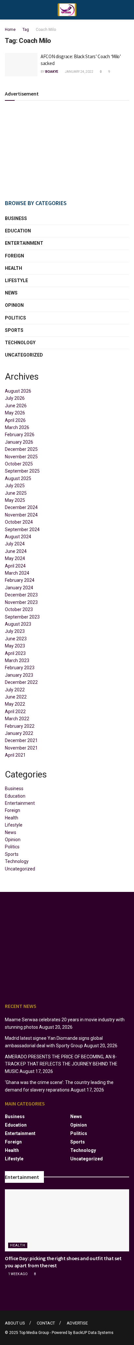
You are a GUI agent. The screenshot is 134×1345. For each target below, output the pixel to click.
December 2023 (21, 594)
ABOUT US (15, 1323)
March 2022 (17, 718)
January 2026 (19, 442)
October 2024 (19, 522)
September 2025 (22, 471)
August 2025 (18, 478)
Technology (20, 342)
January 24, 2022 (78, 71)
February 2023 (19, 667)
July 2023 (15, 631)
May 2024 (15, 558)
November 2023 (21, 602)
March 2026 (17, 427)
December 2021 (21, 740)
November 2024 (21, 514)
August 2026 (18, 391)
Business (16, 218)
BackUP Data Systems (93, 1332)
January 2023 (19, 675)
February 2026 (19, 434)
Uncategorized (24, 355)
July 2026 (15, 398)
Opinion (14, 305)
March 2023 (17, 660)
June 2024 (16, 551)
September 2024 (22, 529)
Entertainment (24, 243)
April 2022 (15, 711)
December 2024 (21, 507)
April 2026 (15, 420)
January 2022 (19, 733)
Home (10, 29)
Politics (15, 317)
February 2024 (19, 580)
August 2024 (18, 536)
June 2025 (16, 493)
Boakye (51, 71)
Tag (25, 29)
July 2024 (15, 543)
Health (13, 268)
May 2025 (15, 500)
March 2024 (17, 573)
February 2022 (19, 726)
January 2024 (19, 587)
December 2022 (21, 682)
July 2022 (15, 689)
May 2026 (15, 412)
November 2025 (21, 456)
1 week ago (17, 1274)
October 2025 (19, 463)
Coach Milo (46, 29)
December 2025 (21, 449)
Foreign (14, 255)
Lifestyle (16, 280)
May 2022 (15, 704)
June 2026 (16, 405)
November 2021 (21, 748)
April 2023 (15, 653)
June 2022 (16, 696)
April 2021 (15, 755)
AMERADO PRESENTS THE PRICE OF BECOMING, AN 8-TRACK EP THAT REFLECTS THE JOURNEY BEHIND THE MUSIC (61, 1064)
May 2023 (15, 645)
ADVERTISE (77, 1323)
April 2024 (15, 565)
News (11, 292)
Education (18, 230)
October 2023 (19, 609)
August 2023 (18, 624)
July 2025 (15, 485)
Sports (14, 330)
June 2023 (16, 638)
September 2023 (22, 617)
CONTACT (46, 1323)
